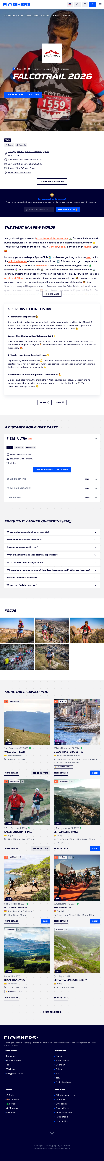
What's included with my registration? (25, 562)
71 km (32, 168)
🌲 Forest (11, 1104)
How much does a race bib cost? (22, 547)
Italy (58, 1078)
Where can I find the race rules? (21, 585)
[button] (52, 438)
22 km (17, 168)
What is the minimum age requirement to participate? (32, 555)
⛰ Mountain (12, 1108)
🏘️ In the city (12, 1099)
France (59, 1056)
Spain (20, 15)
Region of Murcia (32, 15)
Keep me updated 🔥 (68, 209)
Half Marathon (13, 1060)
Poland (59, 1069)
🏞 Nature (11, 1095)
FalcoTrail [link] (66, 15)
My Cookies (61, 1104)
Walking (10, 1069)
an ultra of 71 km (13, 278)
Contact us (61, 1099)
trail (88, 257)
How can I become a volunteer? (21, 578)
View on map (14, 155)
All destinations (63, 1082)
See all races (53, 1012)
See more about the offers (23, 94)
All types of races (14, 1073)
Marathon (11, 1056)
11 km (10, 168)
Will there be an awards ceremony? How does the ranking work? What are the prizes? (48, 570)
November (41, 265)
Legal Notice (62, 1121)
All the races (9, 15)
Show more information (19, 173)
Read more (53, 294)
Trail (8, 1065)
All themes (11, 1112)
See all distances (53, 181)
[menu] (100, 4)
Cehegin (53, 247)
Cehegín (55, 15)
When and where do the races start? (24, 540)
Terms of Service (64, 1112)
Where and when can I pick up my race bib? (27, 532)
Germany (60, 1065)
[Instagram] (52, 1134)
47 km (25, 168)
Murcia (46, 15)
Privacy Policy (62, 1108)
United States (62, 1060)
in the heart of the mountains (52, 238)
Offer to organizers (65, 1095)
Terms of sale (62, 1117)
